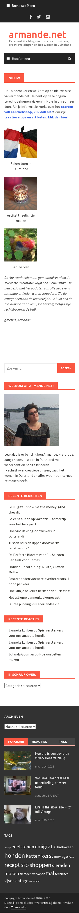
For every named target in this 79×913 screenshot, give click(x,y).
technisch (61, 874)
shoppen (40, 865)
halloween (65, 847)
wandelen (34, 881)
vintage (21, 880)
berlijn (7, 847)
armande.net (37, 34)
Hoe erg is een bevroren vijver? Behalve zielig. (52, 755)
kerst (47, 855)
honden (14, 855)
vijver (9, 880)
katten (33, 855)
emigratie (45, 846)
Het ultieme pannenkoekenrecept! (35, 597)
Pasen (71, 857)
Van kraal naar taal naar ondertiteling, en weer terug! (52, 783)
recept (12, 865)
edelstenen (23, 847)
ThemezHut (18, 907)
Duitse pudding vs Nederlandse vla (34, 604)
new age (61, 856)
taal (50, 873)
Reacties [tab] (39, 741)
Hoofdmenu (21, 58)
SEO (25, 865)
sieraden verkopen (32, 874)
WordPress (42, 903)
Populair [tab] (16, 741)
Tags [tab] (63, 741)
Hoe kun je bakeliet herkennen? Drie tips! (39, 591)
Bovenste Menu (23, 5)
